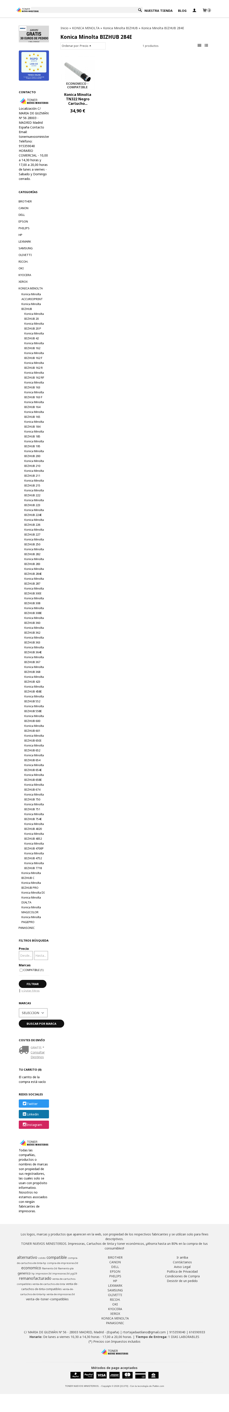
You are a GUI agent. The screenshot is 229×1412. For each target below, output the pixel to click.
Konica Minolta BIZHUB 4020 (34, 826)
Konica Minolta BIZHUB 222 (34, 492)
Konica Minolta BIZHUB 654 (34, 757)
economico (31, 1267)
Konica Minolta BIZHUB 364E (34, 649)
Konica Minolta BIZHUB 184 (34, 424)
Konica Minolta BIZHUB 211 (34, 473)
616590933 (197, 1332)
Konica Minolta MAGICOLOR (31, 909)
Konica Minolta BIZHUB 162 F (34, 355)
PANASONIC (27, 928)
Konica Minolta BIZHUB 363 (34, 639)
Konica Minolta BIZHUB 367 (34, 659)
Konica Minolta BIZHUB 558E (34, 708)
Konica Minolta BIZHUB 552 (34, 698)
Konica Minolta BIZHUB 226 (34, 522)
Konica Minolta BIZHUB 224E (34, 512)
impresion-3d (43, 1273)
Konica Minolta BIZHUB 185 (34, 433)
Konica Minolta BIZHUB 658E (34, 777)
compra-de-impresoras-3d (62, 1263)
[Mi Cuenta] (194, 11)
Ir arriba (182, 1257)
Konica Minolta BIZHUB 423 (34, 679)
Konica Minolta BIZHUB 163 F (34, 394)
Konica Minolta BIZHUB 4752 (34, 855)
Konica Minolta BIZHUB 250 (34, 541)
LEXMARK (25, 241)
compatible (57, 1257)
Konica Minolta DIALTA (31, 899)
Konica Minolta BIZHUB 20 (34, 316)
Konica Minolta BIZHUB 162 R (34, 365)
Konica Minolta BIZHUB (31, 306)
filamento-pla (66, 1268)
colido (42, 1257)
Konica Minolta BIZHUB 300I (34, 590)
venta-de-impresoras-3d (61, 1294)
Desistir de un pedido (182, 1281)
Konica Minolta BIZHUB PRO (31, 885)
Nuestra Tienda (158, 10)
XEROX (23, 282)
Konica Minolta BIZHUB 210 (34, 463)
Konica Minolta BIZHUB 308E (34, 610)
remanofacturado (35, 1278)
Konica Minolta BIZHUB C (31, 875)
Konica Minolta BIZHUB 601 (34, 728)
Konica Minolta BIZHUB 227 (34, 532)
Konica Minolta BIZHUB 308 (34, 600)
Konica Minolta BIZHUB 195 (34, 443)
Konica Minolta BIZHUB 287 (34, 581)
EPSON (23, 221)
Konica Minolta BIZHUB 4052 (34, 836)
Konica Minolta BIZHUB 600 (34, 718)
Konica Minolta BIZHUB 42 (34, 335)
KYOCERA (25, 275)
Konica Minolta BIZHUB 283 (34, 561)
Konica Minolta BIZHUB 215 (34, 482)
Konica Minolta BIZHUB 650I (34, 738)
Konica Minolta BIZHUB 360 (34, 620)
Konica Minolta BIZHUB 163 (34, 384)
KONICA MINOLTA (31, 288)
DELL (22, 215)
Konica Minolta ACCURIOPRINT (32, 296)
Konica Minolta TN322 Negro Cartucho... (77, 99)
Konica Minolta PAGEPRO (31, 919)
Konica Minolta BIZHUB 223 (34, 502)
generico (24, 1273)
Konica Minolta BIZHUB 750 (34, 796)
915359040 (177, 1332)
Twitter (32, 1104)
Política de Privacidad (182, 1271)
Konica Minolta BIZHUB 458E (34, 688)
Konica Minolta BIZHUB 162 (34, 345)
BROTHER (25, 201)
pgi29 (73, 1273)
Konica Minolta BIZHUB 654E (34, 767)
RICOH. (23, 262)
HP (20, 235)
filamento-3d (49, 1268)
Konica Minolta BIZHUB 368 (34, 669)
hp (33, 1273)
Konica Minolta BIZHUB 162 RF (34, 375)
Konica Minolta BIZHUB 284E (34, 571)
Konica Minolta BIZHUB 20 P (34, 326)
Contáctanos (182, 1262)
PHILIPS (24, 228)
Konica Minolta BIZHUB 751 (34, 806)
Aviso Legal (182, 1267)
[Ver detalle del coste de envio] (25, 1050)
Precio (24, 948)
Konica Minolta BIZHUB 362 (34, 630)
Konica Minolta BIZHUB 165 (34, 414)
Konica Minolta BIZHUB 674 (34, 787)
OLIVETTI (25, 255)
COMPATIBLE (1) (33, 970)
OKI (21, 268)
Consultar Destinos (38, 1054)
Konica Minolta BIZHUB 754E (34, 816)
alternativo (27, 1257)
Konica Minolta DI (33, 892)
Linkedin (33, 1114)
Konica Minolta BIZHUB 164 (34, 404)
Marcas (25, 965)
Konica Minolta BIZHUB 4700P (34, 845)
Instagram (34, 1125)
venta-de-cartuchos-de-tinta (48, 1284)
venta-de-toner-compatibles (47, 1299)
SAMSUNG (26, 248)
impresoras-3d (61, 1273)
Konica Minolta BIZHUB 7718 (34, 865)
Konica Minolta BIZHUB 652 (34, 747)
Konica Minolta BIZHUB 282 (34, 551)
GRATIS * (37, 1047)
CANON (23, 208)
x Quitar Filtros (30, 990)
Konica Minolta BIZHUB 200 (34, 453)
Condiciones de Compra (182, 1276)
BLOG (182, 10)
